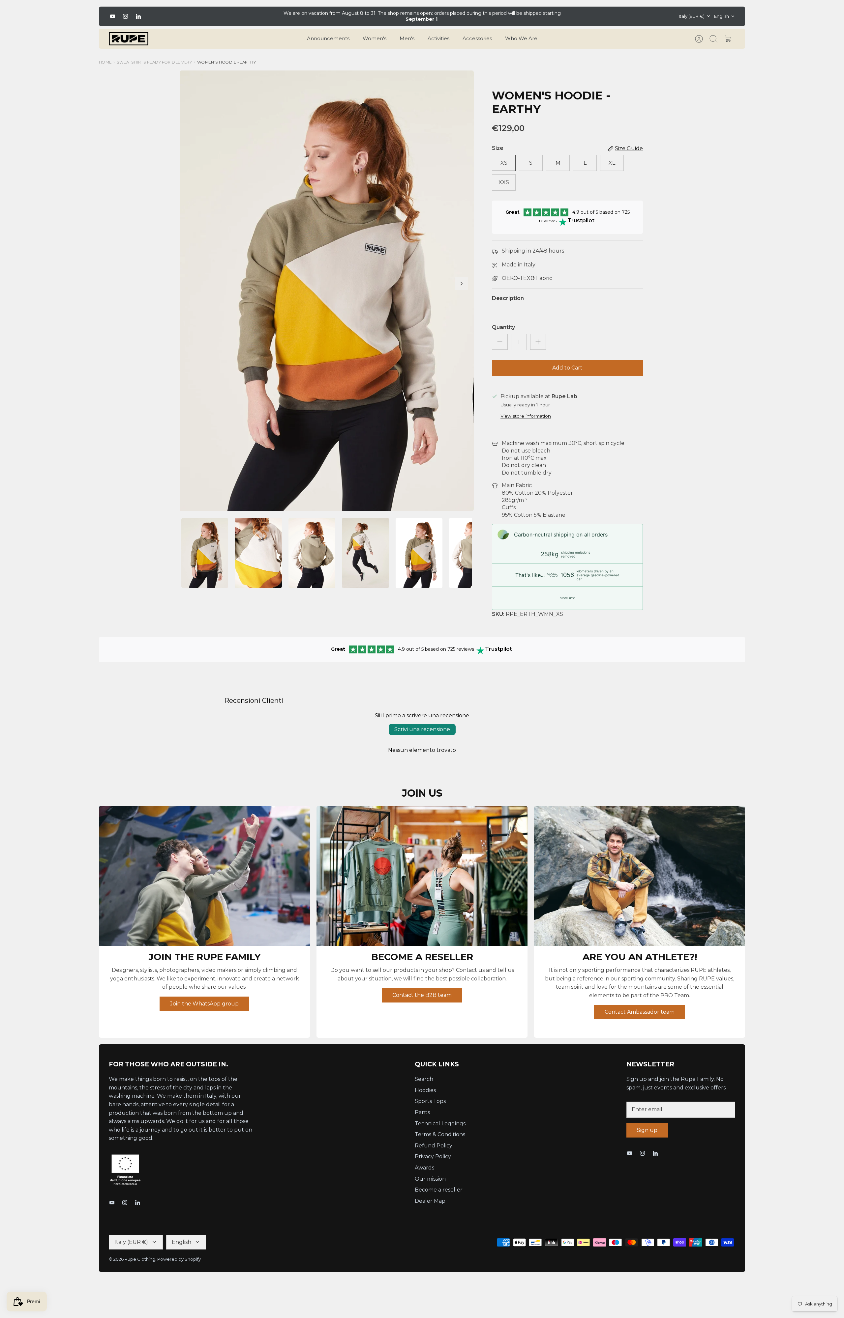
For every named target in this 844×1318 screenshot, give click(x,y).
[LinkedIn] (138, 16)
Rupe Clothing (140, 1259)
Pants (422, 1112)
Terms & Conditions (440, 1134)
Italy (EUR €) (692, 16)
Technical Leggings (440, 1123)
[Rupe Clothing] (128, 39)
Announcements (328, 38)
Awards (424, 1168)
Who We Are (521, 38)
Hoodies (425, 1090)
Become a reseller (439, 1190)
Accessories (477, 38)
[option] (327, 290)
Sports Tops (430, 1101)
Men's (407, 38)
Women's (374, 38)
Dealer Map (430, 1201)
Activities (438, 38)
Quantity (503, 327)
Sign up (647, 1130)
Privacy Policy (433, 1156)
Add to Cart (567, 368)
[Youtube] (112, 16)
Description (508, 298)
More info (567, 598)
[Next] (574, 16)
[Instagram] (125, 16)
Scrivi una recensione (422, 729)
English (721, 16)
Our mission (430, 1179)
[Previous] (270, 16)
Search (424, 1079)
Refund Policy (433, 1145)
